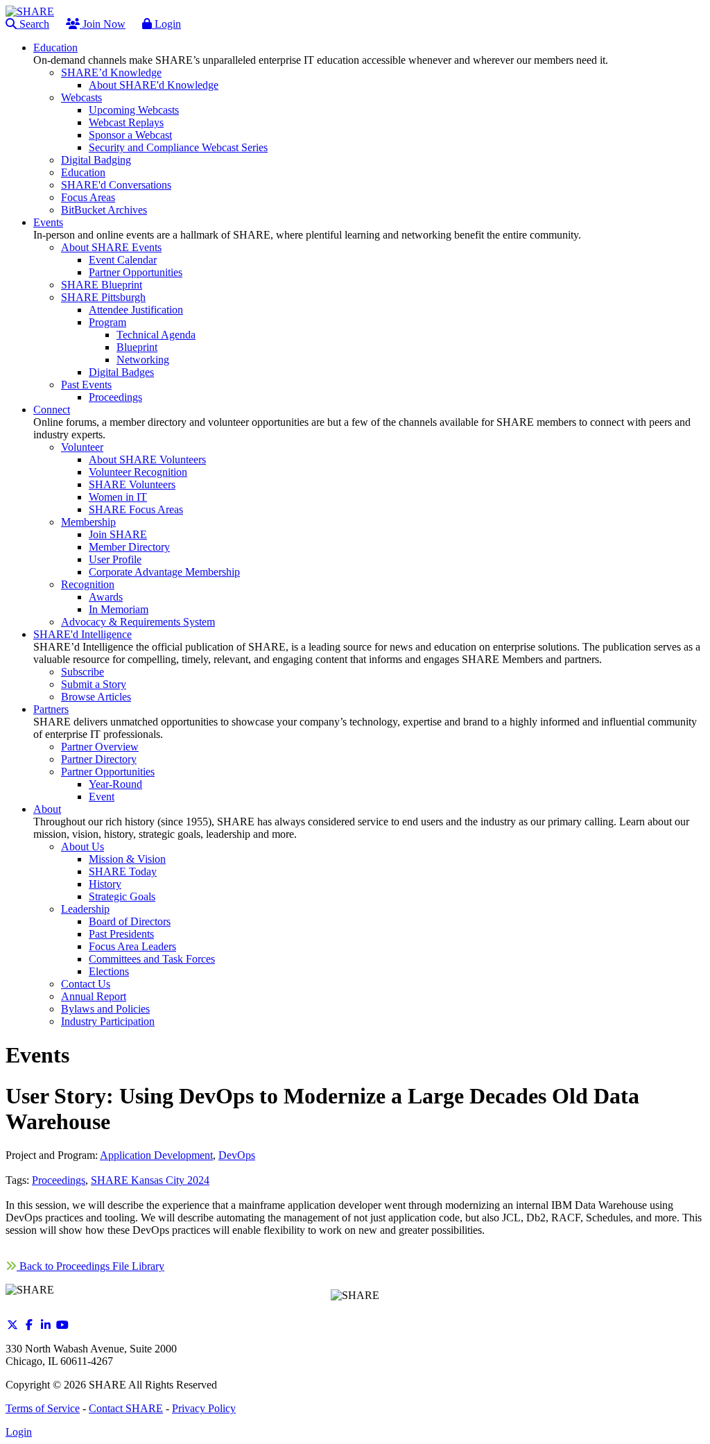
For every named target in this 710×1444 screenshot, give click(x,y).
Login (166, 24)
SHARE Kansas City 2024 (150, 1180)
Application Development (156, 1155)
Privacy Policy (204, 1408)
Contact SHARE (126, 1408)
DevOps (236, 1155)
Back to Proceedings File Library (90, 1266)
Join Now (102, 24)
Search (33, 24)
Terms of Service (43, 1408)
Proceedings (58, 1180)
